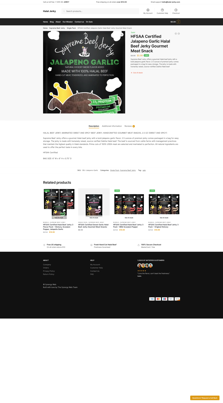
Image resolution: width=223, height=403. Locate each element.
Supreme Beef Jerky (57, 28)
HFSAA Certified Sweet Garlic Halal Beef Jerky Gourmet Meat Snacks (93, 226)
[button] (121, 34)
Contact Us (94, 271)
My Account (148, 13)
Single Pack (71, 28)
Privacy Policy (49, 271)
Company (47, 264)
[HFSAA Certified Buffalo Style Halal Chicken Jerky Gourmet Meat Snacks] (179, 33)
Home (45, 28)
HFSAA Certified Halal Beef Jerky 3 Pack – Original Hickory (163, 226)
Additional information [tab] (112, 126)
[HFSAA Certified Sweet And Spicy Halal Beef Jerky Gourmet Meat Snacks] (176, 33)
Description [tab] (94, 126)
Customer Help (162, 13)
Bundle (46, 222)
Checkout (176, 13)
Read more (59, 237)
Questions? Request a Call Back (204, 398)
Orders (46, 268)
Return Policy (48, 274)
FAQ (92, 274)
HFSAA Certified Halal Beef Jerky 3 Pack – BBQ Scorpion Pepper (128, 226)
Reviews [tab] (128, 126)
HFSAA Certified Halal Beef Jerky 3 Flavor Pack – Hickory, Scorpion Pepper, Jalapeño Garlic (58, 227)
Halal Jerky (49, 11)
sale (144, 170)
